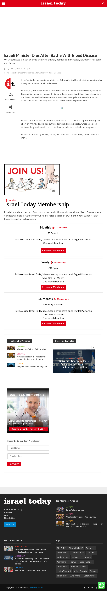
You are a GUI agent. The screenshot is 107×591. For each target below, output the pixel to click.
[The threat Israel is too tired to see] (8, 569)
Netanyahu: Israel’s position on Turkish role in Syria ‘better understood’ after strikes (74, 364)
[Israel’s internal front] (60, 508)
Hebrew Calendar (79, 566)
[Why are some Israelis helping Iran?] (11, 365)
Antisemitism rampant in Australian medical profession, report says (30, 550)
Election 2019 (77, 552)
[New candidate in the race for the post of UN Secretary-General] (11, 355)
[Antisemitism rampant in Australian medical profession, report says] (8, 548)
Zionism (87, 557)
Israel (13, 73)
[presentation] (88, 347)
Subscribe (10, 524)
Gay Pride (91, 552)
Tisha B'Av (61, 575)
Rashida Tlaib (63, 557)
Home (6, 73)
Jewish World (21, 547)
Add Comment (11, 99)
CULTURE (61, 548)
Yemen (93, 571)
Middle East (74, 358)
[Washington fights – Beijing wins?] (11, 347)
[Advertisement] (53, 32)
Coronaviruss (90, 575)
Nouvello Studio (36, 587)
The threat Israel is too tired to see (30, 570)
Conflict (21, 364)
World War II (62, 552)
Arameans (61, 562)
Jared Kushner (86, 562)
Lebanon (76, 557)
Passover (90, 548)
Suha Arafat (75, 575)
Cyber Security (80, 571)
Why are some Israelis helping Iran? (32, 367)
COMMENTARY (76, 548)
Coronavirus (62, 566)
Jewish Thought (64, 571)
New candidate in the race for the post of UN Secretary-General (31, 358)
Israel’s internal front (75, 510)
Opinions (21, 346)
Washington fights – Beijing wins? (32, 349)
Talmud (73, 562)
